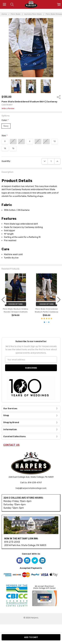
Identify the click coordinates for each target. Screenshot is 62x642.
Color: (5, 120)
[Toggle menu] (4, 4)
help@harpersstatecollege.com (31, 488)
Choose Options (15, 304)
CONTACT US (11, 444)
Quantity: (6, 161)
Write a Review (8, 109)
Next (59, 299)
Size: (5, 135)
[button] (31, 525)
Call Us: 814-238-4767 (31, 482)
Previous (3, 299)
